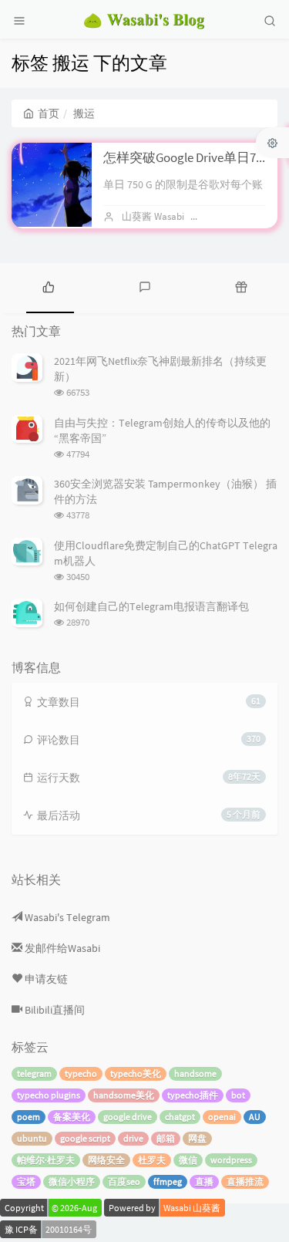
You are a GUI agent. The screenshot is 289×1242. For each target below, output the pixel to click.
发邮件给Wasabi (61, 948)
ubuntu (32, 1138)
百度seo (124, 1181)
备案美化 (71, 1116)
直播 (204, 1181)
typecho (81, 1073)
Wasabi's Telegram (66, 917)
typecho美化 (135, 1073)
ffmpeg (167, 1181)
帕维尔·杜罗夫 (46, 1160)
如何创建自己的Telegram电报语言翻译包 (151, 606)
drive (133, 1138)
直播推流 (245, 1181)
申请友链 (45, 979)
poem (28, 1116)
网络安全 (106, 1160)
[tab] (48, 286)
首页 (48, 113)
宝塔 (26, 1181)
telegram (34, 1073)
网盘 (197, 1138)
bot (238, 1095)
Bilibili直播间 (53, 1010)
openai (222, 1116)
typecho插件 (192, 1095)
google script (85, 1138)
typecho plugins (48, 1095)
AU (254, 1116)
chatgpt (180, 1116)
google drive (127, 1116)
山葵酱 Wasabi (153, 216)
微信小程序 (72, 1181)
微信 (188, 1160)
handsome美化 (123, 1095)
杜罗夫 (152, 1160)
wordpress (231, 1160)
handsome (195, 1073)
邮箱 (165, 1138)
